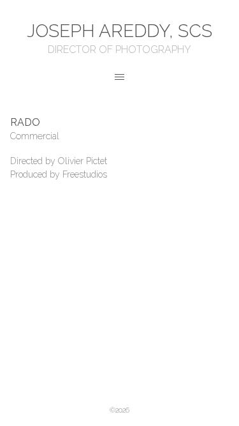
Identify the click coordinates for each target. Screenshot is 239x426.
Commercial (34, 136)
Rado (25, 122)
